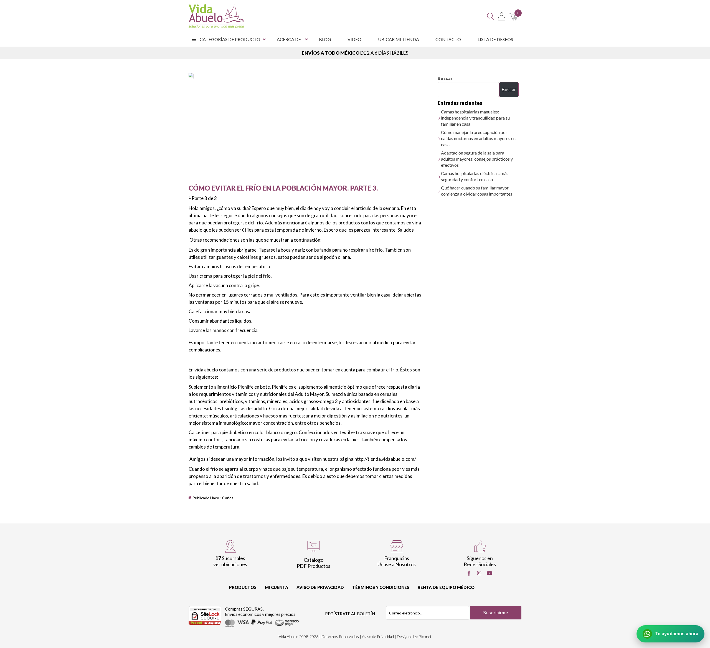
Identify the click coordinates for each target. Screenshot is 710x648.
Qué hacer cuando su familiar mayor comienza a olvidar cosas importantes (476, 190)
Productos (243, 587)
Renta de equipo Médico (446, 587)
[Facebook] (469, 573)
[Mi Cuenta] (501, 16)
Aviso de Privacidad (320, 587)
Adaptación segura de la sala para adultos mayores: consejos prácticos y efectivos (477, 159)
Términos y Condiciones (380, 587)
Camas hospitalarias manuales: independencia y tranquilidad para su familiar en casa (475, 117)
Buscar (445, 78)
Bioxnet (425, 636)
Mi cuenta (276, 587)
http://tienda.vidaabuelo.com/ (385, 459)
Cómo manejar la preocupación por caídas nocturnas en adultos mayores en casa (478, 138)
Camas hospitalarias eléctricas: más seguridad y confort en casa (474, 176)
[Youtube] (489, 573)
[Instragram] (479, 573)
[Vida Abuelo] (216, 16)
